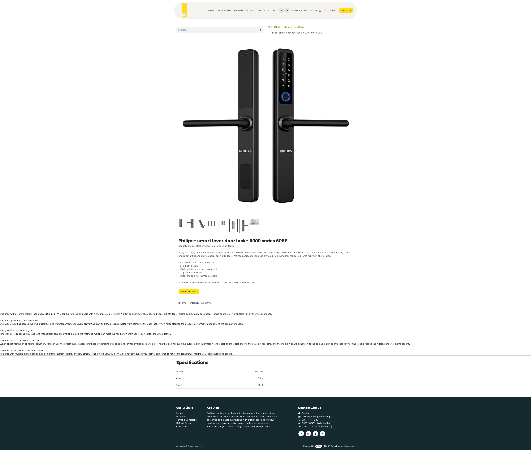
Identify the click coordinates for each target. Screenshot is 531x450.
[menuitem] (211, 10)
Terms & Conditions (186, 419)
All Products (274, 26)
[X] (316, 10)
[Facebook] (312, 10)
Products (181, 416)
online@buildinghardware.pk (317, 416)
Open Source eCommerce (343, 446)
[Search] (260, 30)
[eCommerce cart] (281, 10)
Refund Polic (183, 423)
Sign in (333, 10)
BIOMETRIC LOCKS (294, 26)
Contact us (182, 426)
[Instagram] (325, 10)
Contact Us (346, 10)
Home (179, 413)
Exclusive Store (189, 291)
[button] (287, 10)
